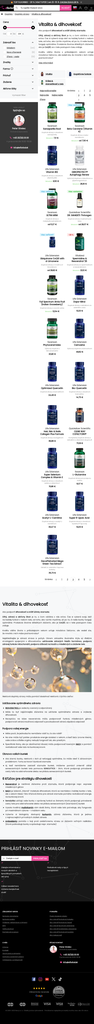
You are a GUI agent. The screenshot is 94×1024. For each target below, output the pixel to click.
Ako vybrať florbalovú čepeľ (61, 922)
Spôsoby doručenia (10, 916)
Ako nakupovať (56, 935)
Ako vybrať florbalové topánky (62, 932)
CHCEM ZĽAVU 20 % (69, 2)
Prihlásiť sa (40, 858)
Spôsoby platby (8, 919)
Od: (5, 33)
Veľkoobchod (8, 929)
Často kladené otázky (58, 916)
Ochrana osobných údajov (13, 956)
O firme (5, 947)
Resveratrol (11, 784)
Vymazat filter (19, 95)
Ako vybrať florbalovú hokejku (61, 919)
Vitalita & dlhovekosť (41, 14)
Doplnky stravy (22, 14)
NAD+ (78, 744)
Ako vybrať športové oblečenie (62, 925)
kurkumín (46, 814)
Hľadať (66, 8)
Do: (14, 33)
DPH (4, 925)
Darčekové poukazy (10, 932)
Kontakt (5, 950)
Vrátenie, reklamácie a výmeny (14, 922)
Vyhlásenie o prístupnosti (12, 960)
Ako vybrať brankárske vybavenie (63, 929)
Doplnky (9, 14)
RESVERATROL (12, 708)
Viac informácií (46, 62)
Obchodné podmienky (11, 953)
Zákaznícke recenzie (39, 992)
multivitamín (27, 807)
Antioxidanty (11, 821)
